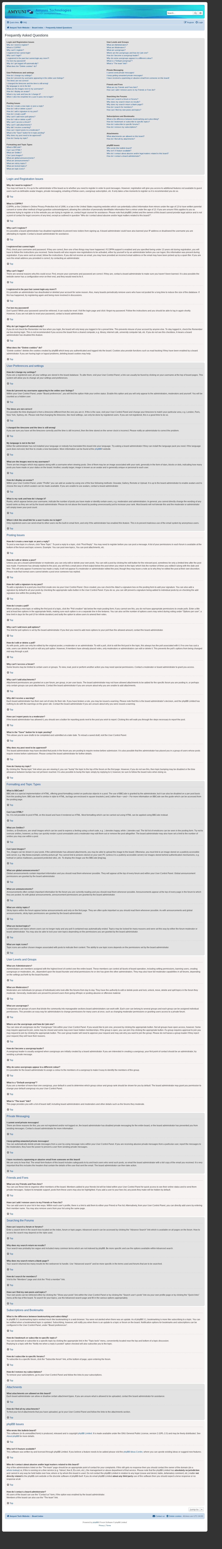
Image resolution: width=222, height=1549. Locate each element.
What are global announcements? (21, 158)
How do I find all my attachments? (121, 139)
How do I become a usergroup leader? (123, 55)
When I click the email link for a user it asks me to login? (30, 97)
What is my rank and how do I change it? (24, 94)
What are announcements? (18, 161)
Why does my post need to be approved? (24, 135)
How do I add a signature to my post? (22, 111)
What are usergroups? (116, 50)
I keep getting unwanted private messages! (125, 75)
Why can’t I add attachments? (19, 125)
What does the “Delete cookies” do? (22, 66)
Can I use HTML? (14, 150)
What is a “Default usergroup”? (120, 61)
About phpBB (13, 1436)
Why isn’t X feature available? (119, 151)
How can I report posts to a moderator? (23, 130)
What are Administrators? (117, 45)
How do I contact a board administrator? (123, 156)
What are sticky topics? (16, 163)
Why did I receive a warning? (19, 127)
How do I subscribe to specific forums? (123, 124)
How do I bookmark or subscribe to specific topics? (128, 122)
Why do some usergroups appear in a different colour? (129, 58)
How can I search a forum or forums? (122, 99)
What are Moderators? (116, 47)
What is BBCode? (14, 147)
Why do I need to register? (18, 45)
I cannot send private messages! (120, 73)
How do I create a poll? (16, 114)
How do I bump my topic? (17, 138)
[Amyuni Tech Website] (21, 11)
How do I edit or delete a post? (19, 109)
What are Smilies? (14, 153)
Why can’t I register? (15, 50)
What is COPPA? (14, 47)
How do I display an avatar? (18, 91)
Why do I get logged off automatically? (22, 63)
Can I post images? (15, 155)
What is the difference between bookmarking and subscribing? (133, 119)
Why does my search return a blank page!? (125, 104)
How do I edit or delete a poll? (19, 119)
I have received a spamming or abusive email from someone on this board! (138, 78)
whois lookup (13, 1470)
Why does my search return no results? (123, 102)
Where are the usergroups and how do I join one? (127, 53)
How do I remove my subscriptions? (122, 127)
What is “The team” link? (117, 63)
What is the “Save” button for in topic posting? (26, 133)
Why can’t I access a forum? (19, 122)
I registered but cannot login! (18, 53)
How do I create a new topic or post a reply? (25, 106)
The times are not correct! (17, 81)
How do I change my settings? (19, 75)
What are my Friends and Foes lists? (122, 87)
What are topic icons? (16, 169)
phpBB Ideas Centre (133, 1452)
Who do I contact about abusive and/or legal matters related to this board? (138, 153)
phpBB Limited (85, 1433)
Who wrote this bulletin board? (119, 148)
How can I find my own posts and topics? (124, 110)
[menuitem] (23, 22)
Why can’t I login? (14, 55)
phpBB (98, 449)
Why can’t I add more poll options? (21, 117)
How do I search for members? (120, 107)
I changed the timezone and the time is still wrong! (27, 83)
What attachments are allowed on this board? (125, 136)
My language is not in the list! (19, 86)
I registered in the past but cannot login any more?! (28, 58)
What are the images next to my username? (25, 89)
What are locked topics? (17, 166)
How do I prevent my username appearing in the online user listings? (35, 78)
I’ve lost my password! (16, 61)
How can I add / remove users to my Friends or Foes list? (131, 90)
